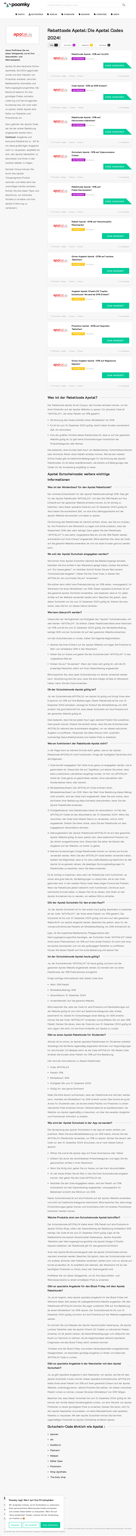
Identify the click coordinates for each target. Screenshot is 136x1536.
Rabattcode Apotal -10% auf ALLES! (90, 54)
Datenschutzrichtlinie (50, 1531)
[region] (34, 1513)
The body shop (58, 1477)
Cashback (104, 45)
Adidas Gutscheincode (76, 1528)
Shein (116, 14)
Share (72, 76)
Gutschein (69, 45)
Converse (101, 14)
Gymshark (69, 14)
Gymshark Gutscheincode (95, 1528)
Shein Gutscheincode (24, 1531)
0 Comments (124, 76)
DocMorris (55, 1444)
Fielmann (55, 1450)
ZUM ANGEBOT (115, 236)
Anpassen (15, 1525)
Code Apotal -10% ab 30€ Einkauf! (89, 85)
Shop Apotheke (58, 1471)
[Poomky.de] (17, 4)
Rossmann (55, 1466)
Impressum (37, 1531)
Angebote (86, 45)
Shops (21, 14)
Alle (53, 45)
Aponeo (54, 1434)
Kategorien (37, 14)
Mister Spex (56, 1461)
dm (51, 1439)
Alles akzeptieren (50, 1525)
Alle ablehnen (31, 1525)
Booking (85, 14)
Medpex (54, 1455)
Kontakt (62, 1531)
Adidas (53, 14)
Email (81, 76)
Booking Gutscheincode (114, 1528)
